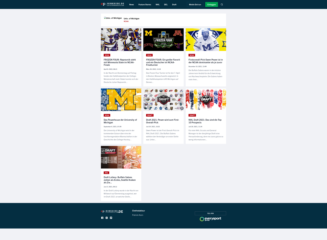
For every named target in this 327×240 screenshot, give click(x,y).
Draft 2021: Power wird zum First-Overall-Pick (162, 121)
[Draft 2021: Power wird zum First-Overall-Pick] (163, 99)
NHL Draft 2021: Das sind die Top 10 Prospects (205, 121)
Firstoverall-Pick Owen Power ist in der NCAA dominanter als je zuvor (206, 61)
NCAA (126, 21)
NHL (158, 4)
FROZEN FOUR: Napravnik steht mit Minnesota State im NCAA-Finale (120, 62)
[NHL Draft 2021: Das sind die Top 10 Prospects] (206, 99)
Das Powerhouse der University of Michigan (120, 121)
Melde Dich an (195, 4)
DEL (166, 4)
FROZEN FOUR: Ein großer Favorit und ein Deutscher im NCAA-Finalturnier (163, 62)
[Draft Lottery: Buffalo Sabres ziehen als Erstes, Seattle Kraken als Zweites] (121, 157)
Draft (174, 4)
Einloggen (211, 4)
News (131, 4)
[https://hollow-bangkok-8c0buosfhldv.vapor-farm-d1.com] (112, 212)
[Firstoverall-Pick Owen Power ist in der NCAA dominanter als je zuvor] (206, 39)
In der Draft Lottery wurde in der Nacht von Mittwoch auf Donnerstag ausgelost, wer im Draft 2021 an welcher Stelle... (121, 193)
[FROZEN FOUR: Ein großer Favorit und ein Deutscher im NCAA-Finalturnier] (163, 39)
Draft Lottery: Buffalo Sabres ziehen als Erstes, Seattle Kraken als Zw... (120, 180)
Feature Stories (144, 4)
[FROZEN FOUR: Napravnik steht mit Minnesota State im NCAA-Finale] (121, 39)
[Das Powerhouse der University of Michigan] (121, 99)
